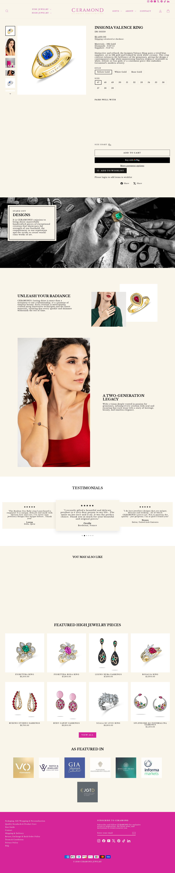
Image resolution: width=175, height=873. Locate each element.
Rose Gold (136, 72)
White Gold (121, 72)
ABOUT (130, 11)
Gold (98, 68)
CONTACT (145, 11)
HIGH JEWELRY (41, 13)
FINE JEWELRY (40, 9)
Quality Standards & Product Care (21, 824)
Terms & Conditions (14, 840)
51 (127, 82)
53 (141, 82)
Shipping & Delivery (14, 833)
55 (156, 82)
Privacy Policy (11, 843)
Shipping (99, 39)
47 (98, 82)
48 (105, 82)
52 (134, 82)
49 (112, 82)
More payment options (132, 166)
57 (98, 88)
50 (120, 82)
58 (105, 88)
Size (97, 78)
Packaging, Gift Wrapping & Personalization (25, 821)
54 (149, 82)
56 (163, 82)
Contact (8, 830)
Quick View (25, 601)
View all (87, 735)
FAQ (7, 846)
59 (112, 88)
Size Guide (10, 827)
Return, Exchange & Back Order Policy (22, 836)
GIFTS (116, 11)
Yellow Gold (103, 72)
